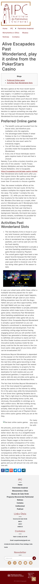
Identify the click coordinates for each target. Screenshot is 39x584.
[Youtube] (20, 563)
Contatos (15, 37)
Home (5, 28)
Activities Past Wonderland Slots (20, 83)
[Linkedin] (30, 563)
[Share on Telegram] (15, 470)
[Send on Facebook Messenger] (19, 470)
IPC (11, 28)
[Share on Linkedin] (7, 470)
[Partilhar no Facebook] (3, 470)
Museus (25, 33)
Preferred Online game (16, 80)
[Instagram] (15, 563)
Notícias (6, 37)
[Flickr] (25, 563)
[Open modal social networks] (23, 470)
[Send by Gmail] (11, 470)
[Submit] (34, 558)
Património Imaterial (26, 28)
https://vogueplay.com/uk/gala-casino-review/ (19, 171)
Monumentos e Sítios (11, 33)
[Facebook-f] (9, 563)
